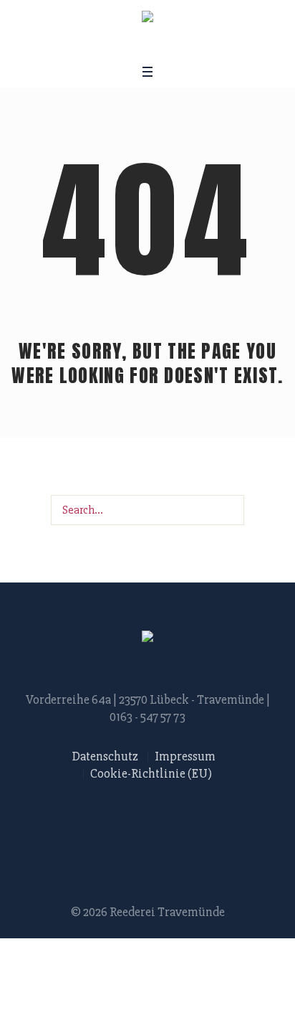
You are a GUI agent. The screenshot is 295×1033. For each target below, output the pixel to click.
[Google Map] (155, 46)
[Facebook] (119, 46)
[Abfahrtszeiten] (173, 46)
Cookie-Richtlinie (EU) (151, 773)
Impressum (185, 756)
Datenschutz (105, 756)
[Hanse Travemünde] (147, 18)
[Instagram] (137, 46)
